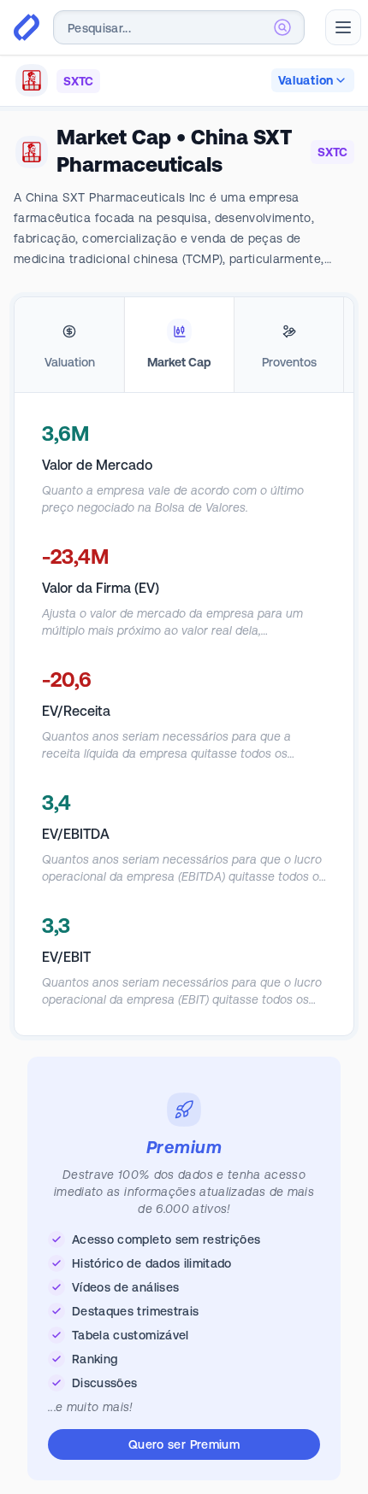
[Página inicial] (26, 27)
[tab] (69, 345)
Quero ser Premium (184, 1444)
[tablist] (184, 345)
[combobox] (179, 27)
